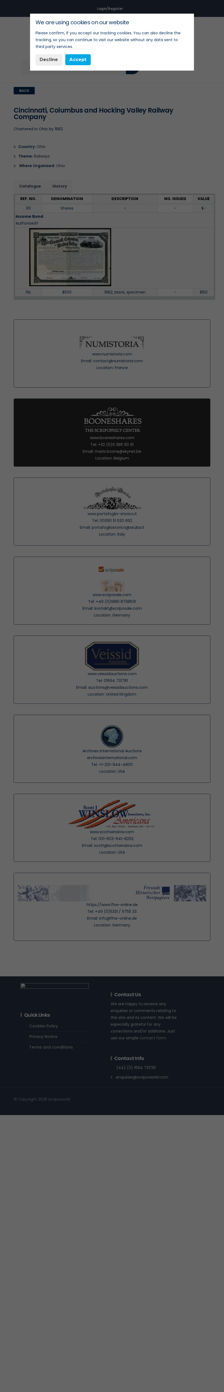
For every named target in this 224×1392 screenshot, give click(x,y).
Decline (49, 59)
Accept (77, 59)
